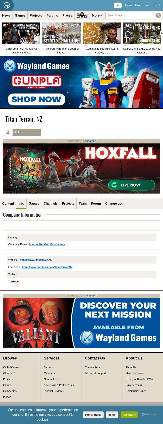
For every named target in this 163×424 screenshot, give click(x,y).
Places (67, 15)
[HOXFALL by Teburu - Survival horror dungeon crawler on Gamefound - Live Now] (81, 192)
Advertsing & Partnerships (59, 385)
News (6, 15)
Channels (51, 203)
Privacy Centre (134, 385)
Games (20, 15)
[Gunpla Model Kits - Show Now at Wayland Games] (81, 82)
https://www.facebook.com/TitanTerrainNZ (47, 267)
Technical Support (95, 373)
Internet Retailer (39, 244)
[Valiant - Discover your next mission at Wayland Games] (81, 347)
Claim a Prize (92, 367)
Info (21, 203)
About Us (131, 367)
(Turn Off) (90, 141)
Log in (157, 5)
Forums (52, 15)
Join (147, 5)
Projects (36, 15)
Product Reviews (53, 391)
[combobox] (134, 15)
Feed (138, 5)
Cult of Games (11, 367)
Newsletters (51, 379)
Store (128, 5)
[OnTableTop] (7, 5)
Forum (96, 203)
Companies (10, 391)
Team (83, 203)
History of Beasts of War (139, 379)
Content (8, 203)
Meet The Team (134, 373)
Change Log (114, 203)
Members (49, 373)
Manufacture (57, 244)
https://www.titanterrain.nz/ (36, 259)
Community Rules (136, 391)
